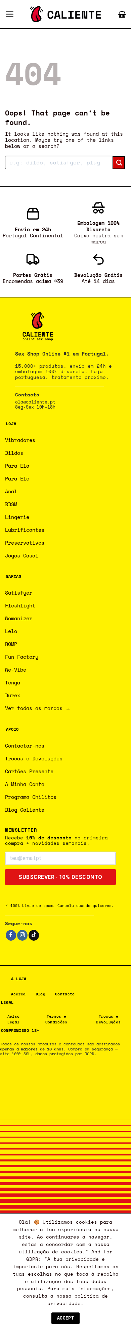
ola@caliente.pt (35, 402)
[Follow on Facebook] (11, 935)
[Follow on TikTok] (34, 935)
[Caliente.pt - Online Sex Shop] (65, 14)
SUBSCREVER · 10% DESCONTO (60, 877)
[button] (9, 14)
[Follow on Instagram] (22, 935)
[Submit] (119, 162)
